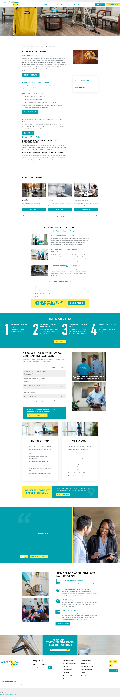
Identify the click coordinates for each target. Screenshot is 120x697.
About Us (110, 1)
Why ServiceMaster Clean (74, 5)
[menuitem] (45, 4)
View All (38, 557)
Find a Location (39, 664)
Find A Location (62, 494)
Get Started (62, 624)
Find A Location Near (37, 415)
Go (68, 650)
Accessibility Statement (69, 675)
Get (59, 341)
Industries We (76, 303)
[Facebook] (111, 661)
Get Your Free (30, 75)
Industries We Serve (59, 5)
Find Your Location (113, 5)
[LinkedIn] (115, 661)
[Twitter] (111, 665)
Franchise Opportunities (99, 1)
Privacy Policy (84, 675)
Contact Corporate (67, 669)
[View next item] (26, 556)
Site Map (2, 694)
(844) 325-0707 (39, 661)
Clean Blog (66, 672)
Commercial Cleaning (45, 5)
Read (33, 210)
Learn (28, 133)
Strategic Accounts (89, 5)
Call (99, 5)
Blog (117, 1)
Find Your (30, 112)
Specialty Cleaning (40, 46)
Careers (88, 1)
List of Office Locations (86, 669)
